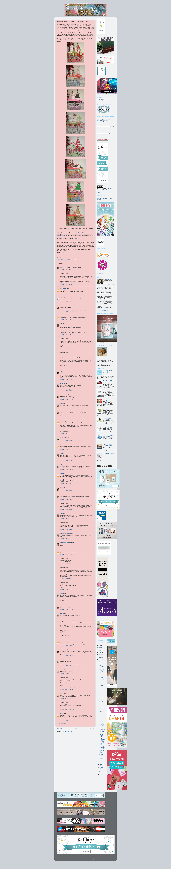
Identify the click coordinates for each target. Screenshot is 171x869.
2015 (100, 649)
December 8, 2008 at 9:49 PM (66, 645)
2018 (100, 643)
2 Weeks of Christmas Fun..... (101, 761)
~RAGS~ (62, 613)
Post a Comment (62, 723)
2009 (100, 659)
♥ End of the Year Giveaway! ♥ (106, 409)
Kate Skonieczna (106, 120)
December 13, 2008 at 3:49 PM (66, 698)
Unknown (62, 444)
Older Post (91, 728)
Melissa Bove (108, 279)
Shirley (61, 403)
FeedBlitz (104, 135)
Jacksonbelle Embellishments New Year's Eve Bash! (102, 681)
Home (76, 728)
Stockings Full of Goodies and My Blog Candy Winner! (101, 715)
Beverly (61, 411)
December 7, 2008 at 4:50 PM (66, 499)
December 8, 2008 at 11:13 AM (66, 609)
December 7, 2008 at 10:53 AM (66, 469)
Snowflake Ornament (101, 708)
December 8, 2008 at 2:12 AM (66, 563)
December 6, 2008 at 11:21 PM (66, 407)
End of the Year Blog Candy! (102, 688)
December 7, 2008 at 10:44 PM (66, 538)
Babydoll (62, 513)
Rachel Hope (63, 305)
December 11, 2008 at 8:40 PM (66, 673)
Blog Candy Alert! (101, 758)
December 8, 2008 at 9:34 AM (66, 602)
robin (61, 323)
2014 (100, 650)
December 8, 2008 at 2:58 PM (66, 616)
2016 (100, 647)
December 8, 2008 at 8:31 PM (66, 637)
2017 (100, 645)
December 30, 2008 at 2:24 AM (66, 720)
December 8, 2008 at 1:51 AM (66, 554)
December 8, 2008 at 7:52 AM (66, 589)
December (102, 662)
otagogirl (62, 371)
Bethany (62, 315)
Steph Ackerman (63, 265)
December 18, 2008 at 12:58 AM (67, 709)
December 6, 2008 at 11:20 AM (66, 301)
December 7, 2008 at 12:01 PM (66, 483)
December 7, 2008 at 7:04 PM (66, 518)
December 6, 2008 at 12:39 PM (66, 319)
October (101, 767)
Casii (61, 659)
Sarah (61, 669)
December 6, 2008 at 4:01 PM (66, 379)
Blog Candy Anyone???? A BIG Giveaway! (108, 419)
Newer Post (60, 728)
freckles (61, 713)
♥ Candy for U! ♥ (106, 389)
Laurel (61, 297)
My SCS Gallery (100, 273)
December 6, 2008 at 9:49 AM (66, 293)
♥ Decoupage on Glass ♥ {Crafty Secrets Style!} (108, 445)
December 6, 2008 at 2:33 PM (66, 348)
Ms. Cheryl (62, 383)
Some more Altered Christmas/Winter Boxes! (101, 704)
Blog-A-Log (68, 261)
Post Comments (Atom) (67, 731)
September (102, 770)
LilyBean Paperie (82, 232)
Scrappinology (63, 421)
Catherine (62, 464)
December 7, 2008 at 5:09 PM (66, 509)
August (101, 772)
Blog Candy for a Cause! (101, 698)
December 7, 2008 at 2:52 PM (66, 490)
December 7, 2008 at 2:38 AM (66, 440)
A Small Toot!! (101, 755)
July (101, 774)
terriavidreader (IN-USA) (65, 533)
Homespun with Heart (61, 235)
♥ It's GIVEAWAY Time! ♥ (108, 427)
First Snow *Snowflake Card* (102, 747)
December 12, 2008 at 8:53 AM (66, 689)
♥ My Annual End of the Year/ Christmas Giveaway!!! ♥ (107, 371)
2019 (100, 641)
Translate (107, 100)
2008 (100, 661)
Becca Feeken (101, 117)
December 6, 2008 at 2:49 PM (66, 367)
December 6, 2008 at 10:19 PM (66, 399)
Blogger (93, 859)
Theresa (62, 693)
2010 (100, 657)
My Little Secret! (101, 695)
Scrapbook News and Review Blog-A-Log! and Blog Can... (102, 741)
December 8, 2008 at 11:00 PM (66, 665)
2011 (100, 656)
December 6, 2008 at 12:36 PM (66, 311)
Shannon (62, 593)
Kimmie (61, 453)
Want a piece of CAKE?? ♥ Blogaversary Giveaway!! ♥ (108, 381)
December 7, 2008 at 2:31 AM (66, 433)
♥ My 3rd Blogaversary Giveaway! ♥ (107, 400)
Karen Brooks (63, 649)
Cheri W (61, 641)
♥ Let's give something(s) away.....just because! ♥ (108, 436)
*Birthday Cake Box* (101, 735)
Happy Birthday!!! (101, 666)
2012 (100, 654)
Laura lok (62, 551)
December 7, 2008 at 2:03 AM (66, 417)
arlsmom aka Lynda (64, 494)
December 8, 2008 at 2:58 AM (66, 578)
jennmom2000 (63, 437)
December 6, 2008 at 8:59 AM (66, 269)
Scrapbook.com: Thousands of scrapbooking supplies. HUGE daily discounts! (104, 198)
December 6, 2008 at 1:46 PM (66, 334)
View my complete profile (102, 310)
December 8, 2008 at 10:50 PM (66, 655)
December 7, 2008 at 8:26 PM (66, 529)
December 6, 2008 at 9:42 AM (66, 284)
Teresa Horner (108, 119)
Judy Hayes (99, 120)
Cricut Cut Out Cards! (101, 751)
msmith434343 (63, 288)
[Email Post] (75, 259)
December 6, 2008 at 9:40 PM (66, 390)
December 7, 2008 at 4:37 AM (66, 449)
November (102, 764)
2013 (100, 652)
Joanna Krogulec (100, 119)
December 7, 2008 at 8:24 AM (66, 460)
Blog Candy (62, 261)
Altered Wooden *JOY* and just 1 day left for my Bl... (102, 723)
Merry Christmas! (101, 692)
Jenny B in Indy (63, 394)
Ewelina (98, 121)
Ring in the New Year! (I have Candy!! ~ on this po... (102, 672)
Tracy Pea (62, 606)
